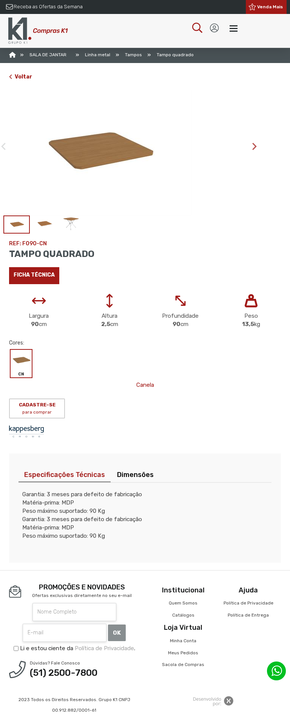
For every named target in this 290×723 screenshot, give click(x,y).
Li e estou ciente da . (77, 648)
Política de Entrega (248, 615)
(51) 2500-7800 (63, 673)
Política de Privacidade (104, 648)
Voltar (23, 77)
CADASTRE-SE (37, 408)
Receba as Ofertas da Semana (48, 6)
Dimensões (135, 475)
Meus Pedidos (183, 652)
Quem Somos (183, 603)
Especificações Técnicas (64, 475)
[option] (130, 152)
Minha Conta (183, 640)
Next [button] (254, 146)
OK (117, 632)
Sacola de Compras (183, 664)
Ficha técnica (34, 275)
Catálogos (183, 615)
